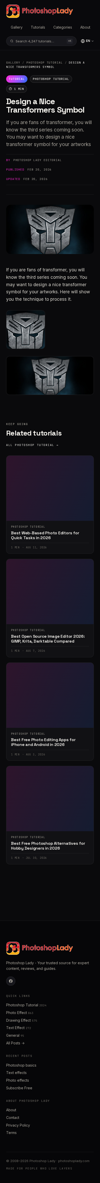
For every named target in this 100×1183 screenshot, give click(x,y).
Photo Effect (19, 1012)
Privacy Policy (18, 1125)
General (15, 1035)
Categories (62, 27)
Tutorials (38, 27)
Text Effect (18, 1027)
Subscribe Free (19, 1088)
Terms (11, 1132)
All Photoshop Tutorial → (32, 445)
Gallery (17, 27)
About (85, 27)
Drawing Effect (21, 1020)
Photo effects (17, 1080)
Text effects (16, 1072)
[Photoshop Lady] (39, 11)
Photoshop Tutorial (44, 62)
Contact (12, 1117)
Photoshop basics (21, 1065)
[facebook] (10, 981)
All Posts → (15, 1043)
